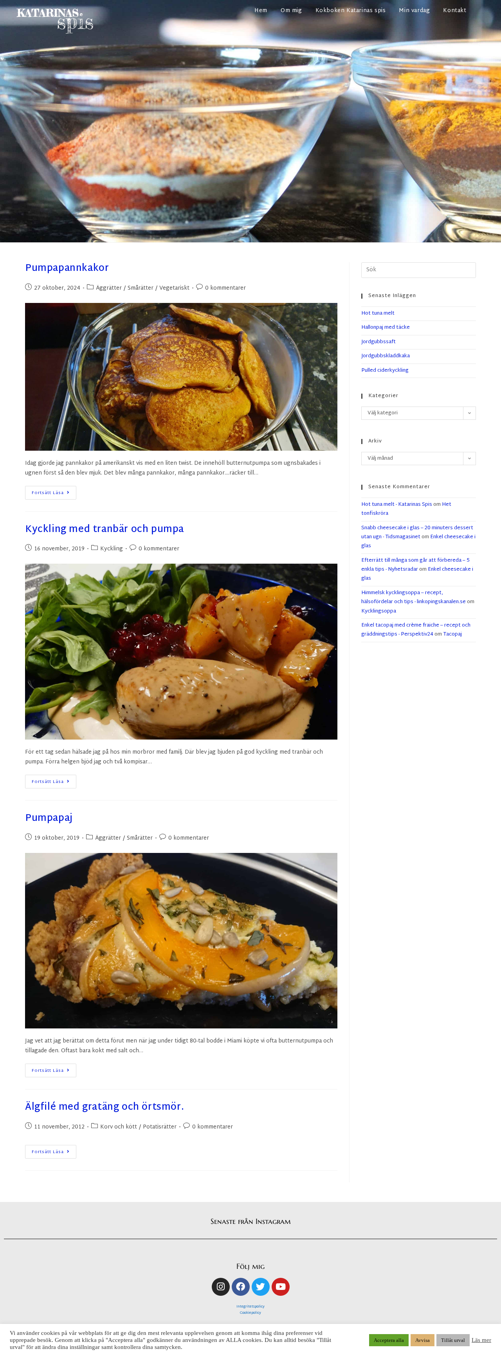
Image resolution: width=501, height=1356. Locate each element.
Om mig (291, 11)
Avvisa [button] (422, 1340)
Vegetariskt (174, 288)
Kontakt (454, 11)
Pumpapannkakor (67, 268)
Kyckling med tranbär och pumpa (104, 529)
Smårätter (140, 288)
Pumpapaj (49, 818)
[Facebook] (241, 1287)
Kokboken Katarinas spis (350, 11)
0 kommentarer (225, 288)
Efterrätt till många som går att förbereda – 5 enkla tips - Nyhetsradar (415, 565)
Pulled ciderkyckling (385, 370)
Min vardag (414, 11)
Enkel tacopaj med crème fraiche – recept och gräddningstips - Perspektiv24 (415, 630)
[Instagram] (221, 1287)
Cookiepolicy (250, 1313)
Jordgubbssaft (378, 342)
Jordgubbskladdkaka (385, 356)
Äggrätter (109, 288)
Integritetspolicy (250, 1307)
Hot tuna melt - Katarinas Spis (396, 504)
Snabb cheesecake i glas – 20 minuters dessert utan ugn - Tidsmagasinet (417, 532)
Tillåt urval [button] (453, 1340)
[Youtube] (281, 1287)
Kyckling (111, 549)
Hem (260, 11)
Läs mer (481, 1340)
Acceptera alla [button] (389, 1340)
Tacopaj (452, 634)
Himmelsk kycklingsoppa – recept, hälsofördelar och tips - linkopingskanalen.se (413, 597)
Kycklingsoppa (378, 611)
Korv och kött (118, 1127)
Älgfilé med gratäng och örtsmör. (104, 1107)
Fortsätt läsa (54, 491)
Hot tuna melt (378, 313)
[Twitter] (261, 1287)
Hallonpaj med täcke (385, 327)
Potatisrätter (160, 1127)
